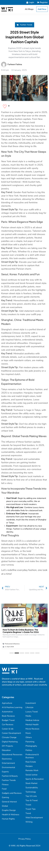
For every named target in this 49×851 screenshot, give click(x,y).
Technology (31, 791)
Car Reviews (7, 724)
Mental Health (32, 724)
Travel (28, 804)
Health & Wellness (10, 814)
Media (28, 716)
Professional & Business (12, 644)
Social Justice (31, 774)
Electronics (7, 758)
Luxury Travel (32, 711)
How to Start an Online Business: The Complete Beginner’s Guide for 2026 (21, 630)
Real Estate (31, 761)
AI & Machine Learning (12, 707)
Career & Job (7, 728)
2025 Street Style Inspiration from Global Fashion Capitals (25, 37)
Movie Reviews (32, 728)
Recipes (29, 766)
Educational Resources (12, 754)
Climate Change (9, 737)
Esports (5, 771)
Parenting (30, 741)
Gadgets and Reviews (12, 793)
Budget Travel (8, 720)
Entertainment (8, 763)
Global (5, 806)
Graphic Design (9, 810)
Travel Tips (31, 809)
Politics (29, 750)
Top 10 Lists (31, 796)
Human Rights (8, 818)
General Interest (9, 801)
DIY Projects (7, 746)
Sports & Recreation (35, 779)
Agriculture (7, 703)
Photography (31, 746)
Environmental (8, 767)
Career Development (11, 733)
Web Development (34, 817)
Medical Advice (32, 720)
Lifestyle (29, 707)
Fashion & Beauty (10, 776)
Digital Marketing (10, 741)
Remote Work (32, 770)
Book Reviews (8, 716)
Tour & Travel (32, 800)
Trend (28, 813)
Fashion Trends (26, 25)
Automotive (7, 711)
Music (28, 733)
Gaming (5, 797)
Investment (31, 703)
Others (29, 737)
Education (6, 750)
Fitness (5, 784)
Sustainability (32, 787)
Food (4, 788)
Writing (29, 821)
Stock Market (31, 783)
